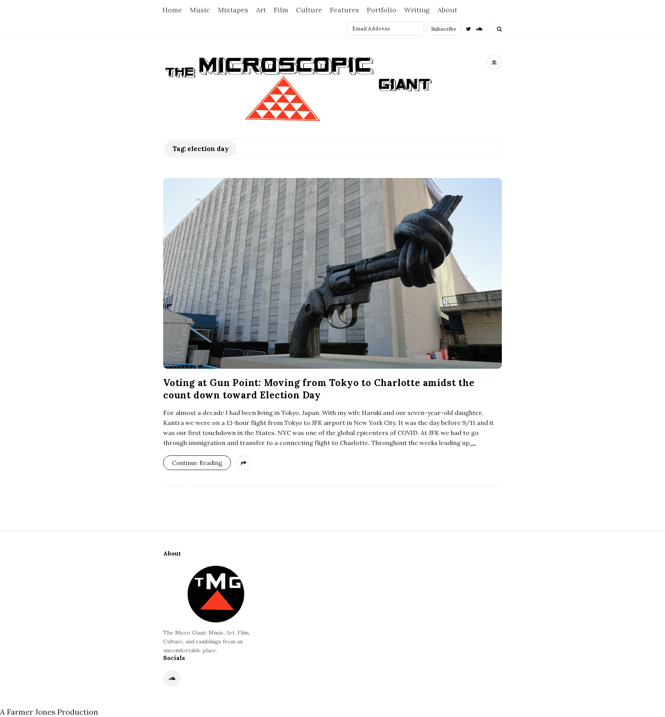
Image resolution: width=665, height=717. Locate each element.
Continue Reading (197, 463)
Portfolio (381, 9)
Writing (417, 9)
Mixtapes (233, 9)
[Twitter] (468, 28)
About (447, 9)
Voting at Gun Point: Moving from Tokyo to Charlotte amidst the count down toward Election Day (319, 389)
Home (172, 9)
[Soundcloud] (479, 28)
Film (281, 9)
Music (200, 9)
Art (261, 9)
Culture (309, 9)
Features (344, 9)
